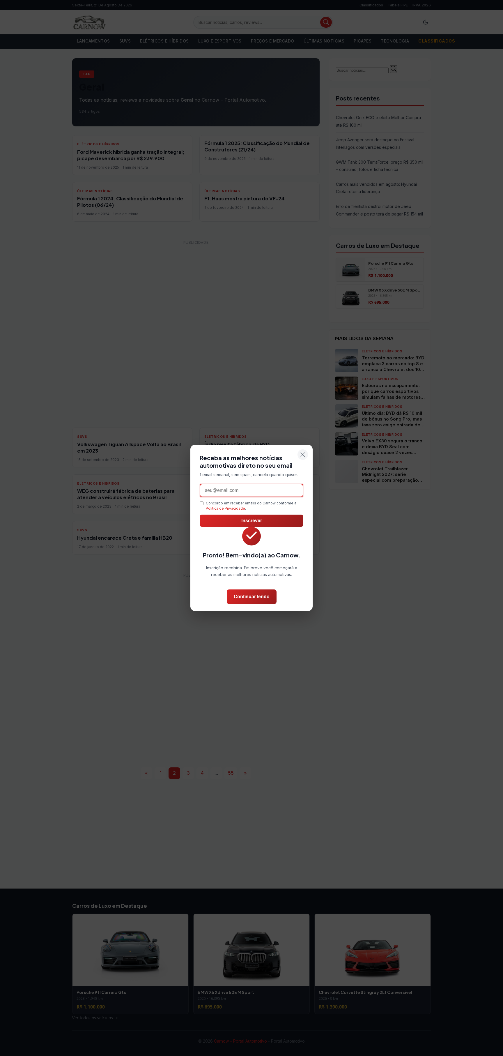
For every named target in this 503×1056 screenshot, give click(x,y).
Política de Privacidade (225, 508)
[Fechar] (302, 454)
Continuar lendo (252, 596)
